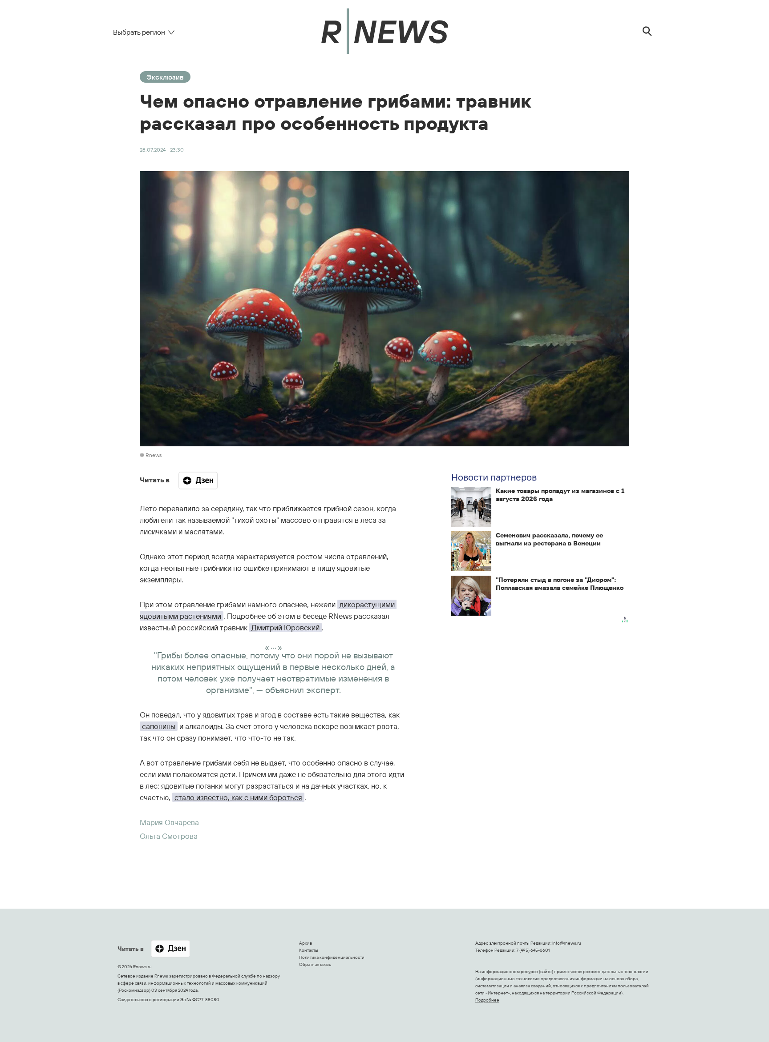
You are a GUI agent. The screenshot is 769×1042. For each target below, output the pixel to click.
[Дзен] (198, 480)
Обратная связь (315, 964)
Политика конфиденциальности (331, 957)
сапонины (158, 726)
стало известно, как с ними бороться (238, 797)
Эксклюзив (165, 76)
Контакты (308, 950)
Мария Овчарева (169, 822)
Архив (305, 943)
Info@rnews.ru (566, 943)
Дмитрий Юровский (285, 627)
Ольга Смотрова (169, 836)
